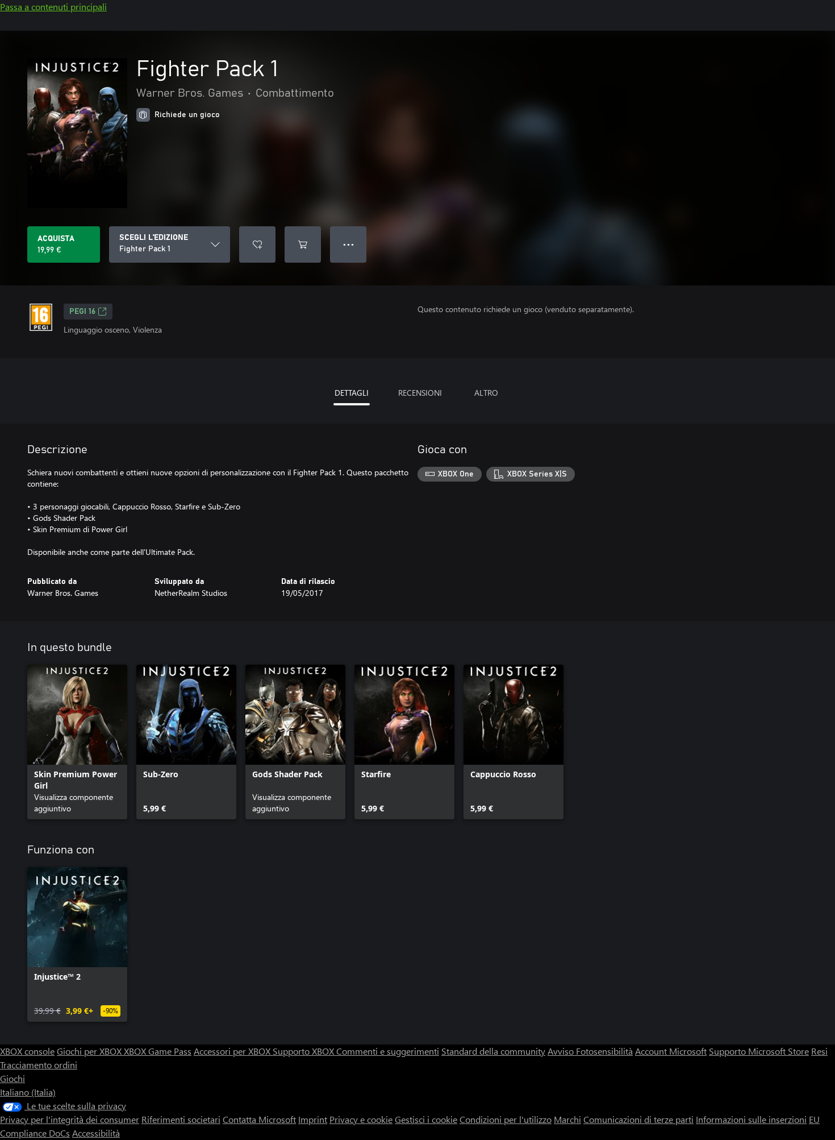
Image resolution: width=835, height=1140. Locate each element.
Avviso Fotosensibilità (590, 1051)
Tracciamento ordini (38, 1065)
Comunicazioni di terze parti (638, 1119)
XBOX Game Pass (157, 1051)
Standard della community (493, 1051)
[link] (77, 742)
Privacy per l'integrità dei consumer (69, 1119)
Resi (819, 1051)
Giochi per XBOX (90, 1051)
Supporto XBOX (304, 1051)
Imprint (312, 1119)
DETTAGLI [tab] (352, 392)
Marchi (567, 1119)
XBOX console (27, 1051)
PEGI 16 (82, 312)
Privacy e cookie (361, 1119)
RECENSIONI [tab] (420, 392)
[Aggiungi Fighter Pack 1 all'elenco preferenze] (257, 244)
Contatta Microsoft (259, 1119)
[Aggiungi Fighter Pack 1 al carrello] (303, 244)
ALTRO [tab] (486, 392)
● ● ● (348, 244)
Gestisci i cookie (426, 1119)
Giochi (12, 1078)
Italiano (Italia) (28, 1092)
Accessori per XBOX (233, 1051)
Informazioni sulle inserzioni (751, 1119)
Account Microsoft (671, 1051)
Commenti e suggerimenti (387, 1051)
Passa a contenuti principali (53, 7)
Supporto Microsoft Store (759, 1051)
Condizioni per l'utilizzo (506, 1119)
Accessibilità (96, 1133)
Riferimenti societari (180, 1119)
